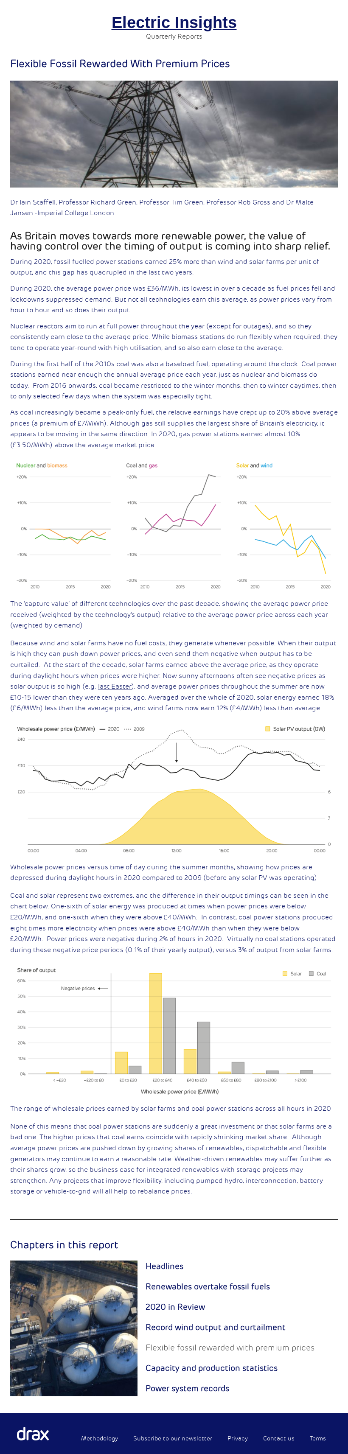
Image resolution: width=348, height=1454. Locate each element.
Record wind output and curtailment (216, 1327)
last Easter (115, 686)
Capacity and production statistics (212, 1368)
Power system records (187, 1389)
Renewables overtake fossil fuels (208, 1287)
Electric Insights (174, 22)
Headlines (164, 1266)
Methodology (99, 1439)
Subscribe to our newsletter (172, 1439)
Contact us (279, 1439)
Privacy (237, 1439)
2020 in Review (175, 1307)
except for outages (239, 326)
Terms (318, 1439)
